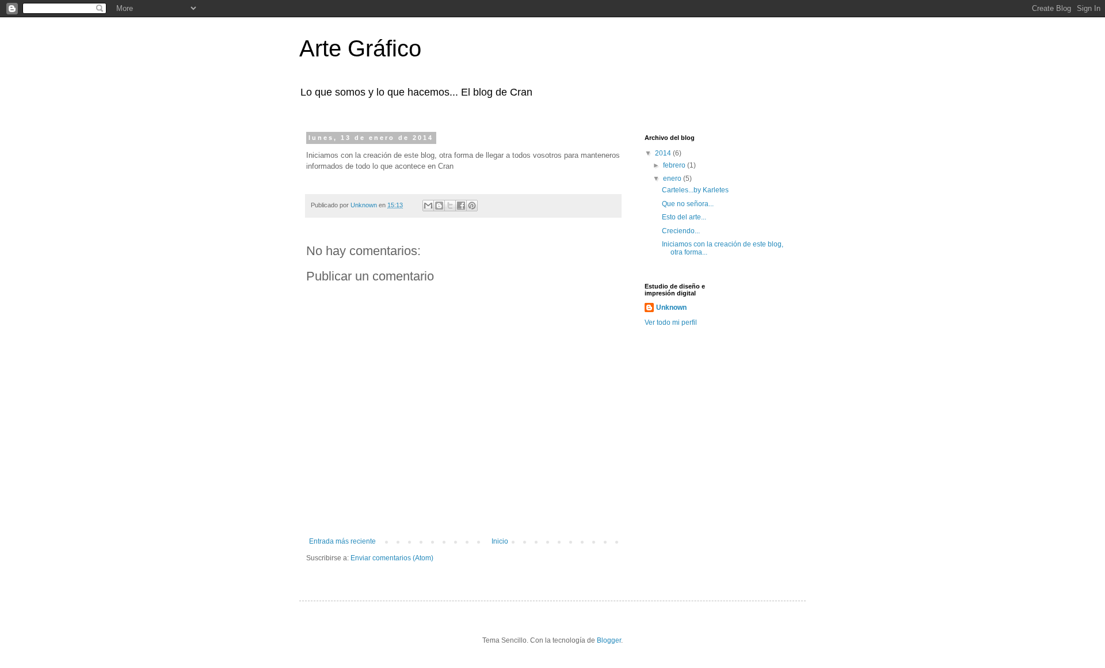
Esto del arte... (684, 217)
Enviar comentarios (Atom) (391, 558)
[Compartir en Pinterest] (472, 205)
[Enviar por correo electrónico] (428, 205)
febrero (675, 165)
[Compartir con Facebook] (461, 205)
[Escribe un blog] (439, 205)
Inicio (499, 541)
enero (673, 178)
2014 (664, 153)
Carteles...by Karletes (695, 190)
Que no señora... (688, 204)
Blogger (609, 640)
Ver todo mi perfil (671, 322)
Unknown (671, 307)
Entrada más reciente (342, 541)
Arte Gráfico (360, 48)
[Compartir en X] (450, 205)
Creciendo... (681, 231)
